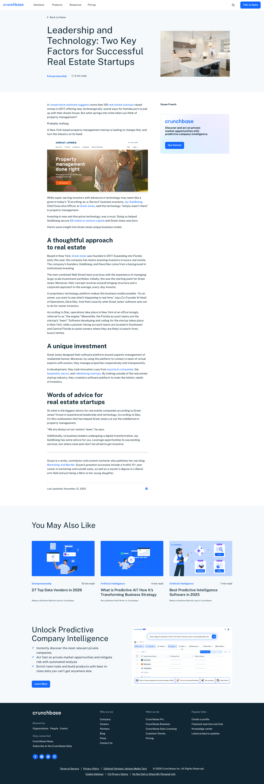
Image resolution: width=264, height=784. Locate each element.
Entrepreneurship (57, 76)
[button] (38, 5)
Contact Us (106, 743)
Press (103, 738)
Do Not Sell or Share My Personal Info (153, 774)
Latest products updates (206, 733)
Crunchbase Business (158, 724)
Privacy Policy (91, 768)
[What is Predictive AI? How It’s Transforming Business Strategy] (132, 558)
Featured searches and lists (207, 724)
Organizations (40, 728)
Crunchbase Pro (155, 719)
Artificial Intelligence (113, 583)
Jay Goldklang (133, 201)
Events (64, 728)
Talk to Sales (250, 4)
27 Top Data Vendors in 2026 (57, 590)
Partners (105, 728)
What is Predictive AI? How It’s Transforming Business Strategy (129, 592)
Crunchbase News (43, 741)
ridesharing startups (88, 373)
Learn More (41, 683)
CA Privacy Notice (118, 774)
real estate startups (121, 104)
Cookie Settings (94, 774)
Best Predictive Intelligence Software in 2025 (193, 592)
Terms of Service (69, 768)
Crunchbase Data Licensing (161, 728)
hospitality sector (58, 373)
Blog (102, 733)
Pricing (92, 4)
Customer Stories (155, 733)
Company (105, 719)
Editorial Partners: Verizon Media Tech (125, 768)
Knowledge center (202, 728)
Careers (104, 724)
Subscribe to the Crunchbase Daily (52, 746)
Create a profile (200, 719)
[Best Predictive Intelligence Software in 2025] (200, 558)
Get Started (174, 145)
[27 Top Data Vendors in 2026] (63, 558)
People (54, 728)
